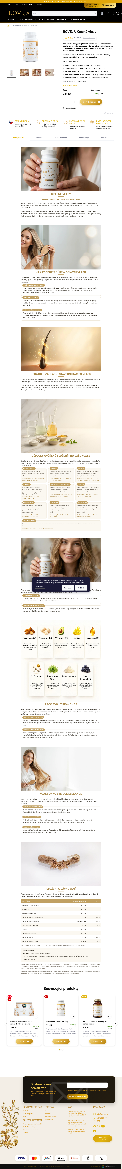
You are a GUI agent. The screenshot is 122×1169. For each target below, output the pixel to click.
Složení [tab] (39, 138)
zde (83, 582)
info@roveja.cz (102, 1114)
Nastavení (39, 586)
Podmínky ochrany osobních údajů (33, 1124)
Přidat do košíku (89, 102)
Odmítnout (67, 588)
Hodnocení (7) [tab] (84, 138)
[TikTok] (94, 1130)
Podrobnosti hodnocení (89, 38)
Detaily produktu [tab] (60, 138)
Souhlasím (81, 588)
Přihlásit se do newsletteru (77, 1096)
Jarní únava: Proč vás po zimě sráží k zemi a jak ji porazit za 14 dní (76, 1131)
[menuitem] (11, 20)
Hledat (95, 13)
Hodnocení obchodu (51, 1116)
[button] (59, 1049)
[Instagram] (98, 1125)
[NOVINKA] (97, 1008)
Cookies (25, 1132)
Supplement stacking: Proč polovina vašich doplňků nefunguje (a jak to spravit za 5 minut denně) (77, 1123)
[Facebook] (94, 1125)
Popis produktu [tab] (18, 138)
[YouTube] (103, 1125)
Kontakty (39, 4)
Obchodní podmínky (29, 1127)
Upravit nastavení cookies (62, 1166)
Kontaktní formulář (102, 1138)
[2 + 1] (61, 1008)
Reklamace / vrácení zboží (30, 1130)
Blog (9, 4)
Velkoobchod (49, 1119)
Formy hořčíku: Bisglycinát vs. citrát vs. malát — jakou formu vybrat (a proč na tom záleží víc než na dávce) (77, 1114)
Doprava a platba (27, 4)
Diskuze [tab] (104, 138)
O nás (16, 4)
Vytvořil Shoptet (96, 1166)
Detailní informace (69, 85)
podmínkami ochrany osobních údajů (95, 1090)
